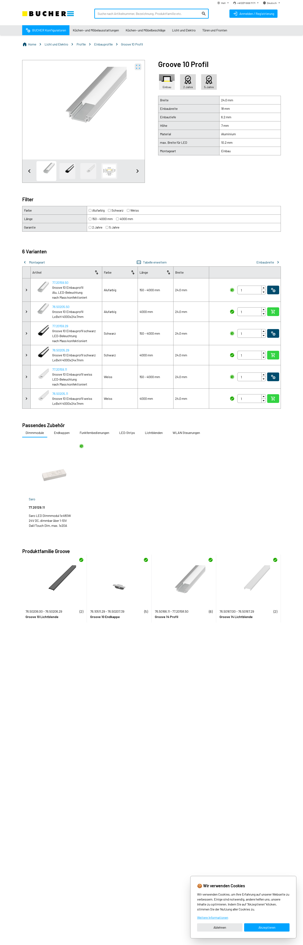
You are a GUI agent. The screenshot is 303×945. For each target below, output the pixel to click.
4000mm (126, 219)
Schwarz (118, 210)
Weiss (134, 210)
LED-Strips (127, 433)
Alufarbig (98, 210)
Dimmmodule (34, 433)
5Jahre (114, 227)
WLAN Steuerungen (186, 433)
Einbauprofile (103, 44)
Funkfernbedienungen (94, 433)
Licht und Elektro (56, 44)
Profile (81, 44)
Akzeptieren (266, 927)
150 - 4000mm (102, 219)
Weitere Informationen (212, 917)
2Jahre (97, 227)
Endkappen (62, 433)
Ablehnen (219, 927)
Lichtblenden (154, 433)
